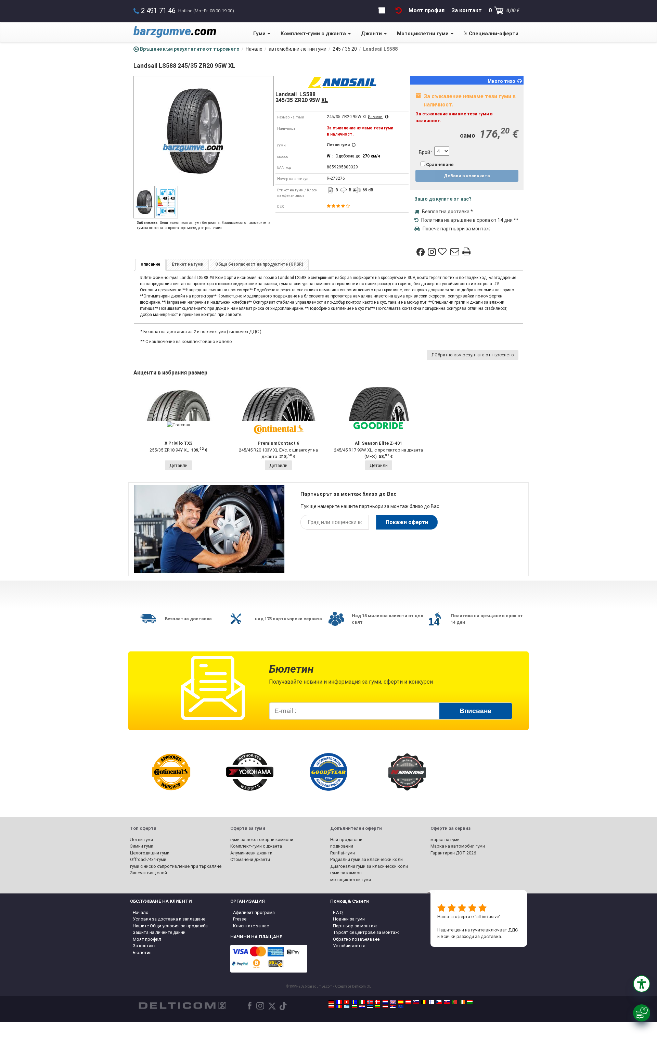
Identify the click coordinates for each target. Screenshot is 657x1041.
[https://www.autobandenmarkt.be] (423, 1002)
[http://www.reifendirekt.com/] (400, 1006)
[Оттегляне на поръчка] (399, 10)
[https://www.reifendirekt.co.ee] (370, 1006)
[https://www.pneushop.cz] (439, 1002)
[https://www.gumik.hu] (470, 1002)
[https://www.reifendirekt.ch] (346, 1002)
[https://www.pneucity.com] (454, 1002)
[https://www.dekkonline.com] (370, 1002)
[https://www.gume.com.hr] (362, 1006)
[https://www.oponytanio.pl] (331, 1006)
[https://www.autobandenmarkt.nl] (385, 1002)
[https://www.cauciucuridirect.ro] (339, 1006)
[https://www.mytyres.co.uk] (393, 1002)
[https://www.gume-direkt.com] (416, 1002)
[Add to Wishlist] (443, 252)
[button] (641, 983)
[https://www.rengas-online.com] (431, 1002)
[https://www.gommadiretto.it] (362, 1002)
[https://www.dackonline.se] (354, 1002)
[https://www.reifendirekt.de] (331, 1002)
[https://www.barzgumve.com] (354, 1006)
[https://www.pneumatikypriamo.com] (447, 1002)
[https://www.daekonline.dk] (377, 1002)
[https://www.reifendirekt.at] (408, 1002)
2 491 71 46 (158, 11)
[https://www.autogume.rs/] (393, 1006)
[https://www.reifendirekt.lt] (377, 1006)
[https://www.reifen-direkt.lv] (385, 1006)
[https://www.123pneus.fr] (339, 1002)
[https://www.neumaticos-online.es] (400, 1002)
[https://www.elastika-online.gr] (346, 1006)
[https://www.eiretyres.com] (462, 1002)
